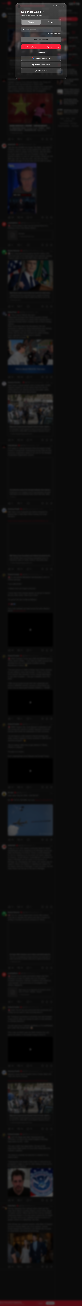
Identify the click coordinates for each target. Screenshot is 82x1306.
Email (32, 22)
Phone (52, 22)
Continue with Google (42, 58)
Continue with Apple (42, 64)
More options (42, 71)
